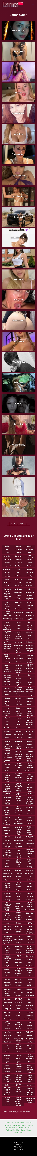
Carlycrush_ (19, 51)
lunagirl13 (18, 424)
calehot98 (18, 72)
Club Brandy (7, 1125)
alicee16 (18, 486)
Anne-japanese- (18, 507)
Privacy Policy (18, 1147)
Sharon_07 (18, 258)
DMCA (18, 1144)
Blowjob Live (13, 1127)
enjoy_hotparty (18, 30)
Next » (27, 524)
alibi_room (18, 300)
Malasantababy (18, 445)
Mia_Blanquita (18, 320)
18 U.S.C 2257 (18, 1142)
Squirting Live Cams (19, 1125)
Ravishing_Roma (18, 196)
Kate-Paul (18, 217)
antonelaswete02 (18, 238)
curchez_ (18, 93)
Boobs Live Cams (25, 1127)
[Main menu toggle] (33, 4)
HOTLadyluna (18, 466)
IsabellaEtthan (18, 175)
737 (21, 524)
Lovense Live (8, 1123)
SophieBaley (18, 341)
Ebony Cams (20, 1130)
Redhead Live (10, 1130)
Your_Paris (18, 383)
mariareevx (18, 279)
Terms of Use (18, 1149)
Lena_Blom (18, 134)
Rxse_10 (18, 403)
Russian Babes (19, 1123)
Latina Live (28, 1123)
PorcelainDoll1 (18, 113)
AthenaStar (18, 155)
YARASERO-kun (18, 362)
